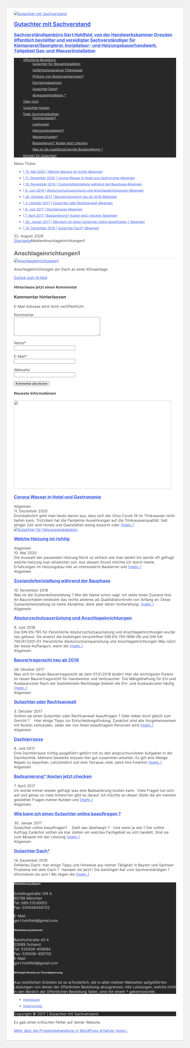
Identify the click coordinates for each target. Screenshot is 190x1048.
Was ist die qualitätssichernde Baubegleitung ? (67, 149)
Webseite (22, 369)
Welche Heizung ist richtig (42, 538)
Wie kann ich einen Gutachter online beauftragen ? (67, 813)
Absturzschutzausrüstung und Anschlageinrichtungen (73, 618)
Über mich (31, 101)
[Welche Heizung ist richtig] (45, 529)
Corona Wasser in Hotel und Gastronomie (57, 497)
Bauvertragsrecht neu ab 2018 (46, 660)
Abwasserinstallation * (49, 95)
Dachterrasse (28, 739)
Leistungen (40, 124)
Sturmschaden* (44, 118)
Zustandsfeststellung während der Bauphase (62, 580)
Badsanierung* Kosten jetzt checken (60, 143)
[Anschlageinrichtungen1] (36, 261)
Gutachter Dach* (45, 89)
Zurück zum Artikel (30, 277)
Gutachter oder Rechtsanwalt (45, 701)
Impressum (31, 1000)
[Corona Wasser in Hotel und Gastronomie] (92, 487)
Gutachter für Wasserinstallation (56, 64)
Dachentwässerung (47, 83)
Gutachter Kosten (36, 108)
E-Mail (19, 356)
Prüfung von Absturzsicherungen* (58, 76)
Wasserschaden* (45, 137)
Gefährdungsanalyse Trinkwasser (57, 70)
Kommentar (24, 314)
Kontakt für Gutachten (40, 155)
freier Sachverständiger (41, 114)
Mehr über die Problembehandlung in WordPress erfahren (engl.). (71, 1030)
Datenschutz (32, 1006)
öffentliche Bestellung (39, 60)
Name (19, 343)
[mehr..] (127, 525)
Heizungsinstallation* (48, 130)
